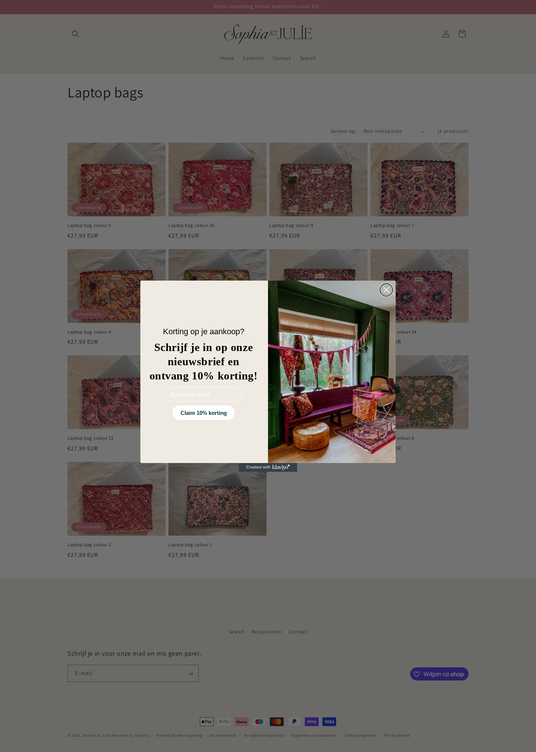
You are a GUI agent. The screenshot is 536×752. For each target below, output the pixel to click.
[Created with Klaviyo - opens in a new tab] (268, 467)
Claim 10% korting (203, 413)
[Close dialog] (386, 290)
